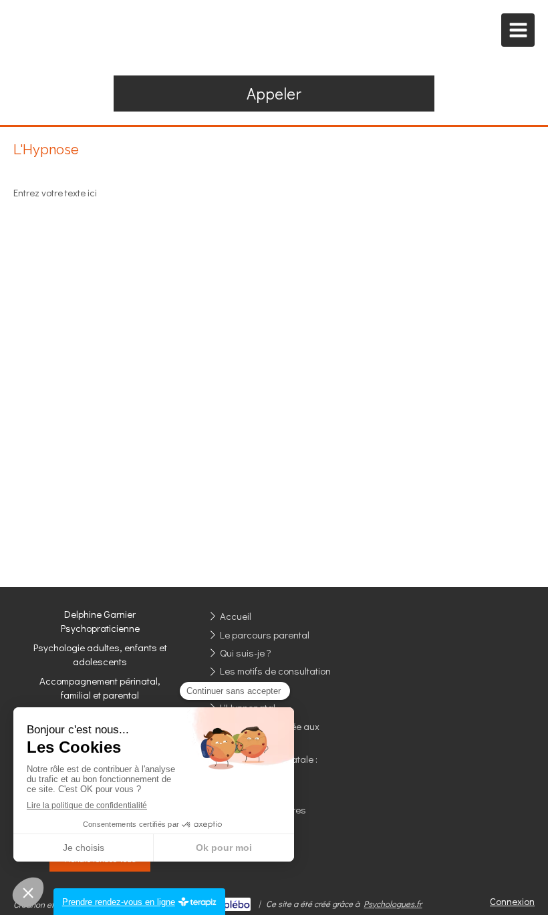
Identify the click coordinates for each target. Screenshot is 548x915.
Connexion (512, 901)
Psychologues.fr (393, 903)
